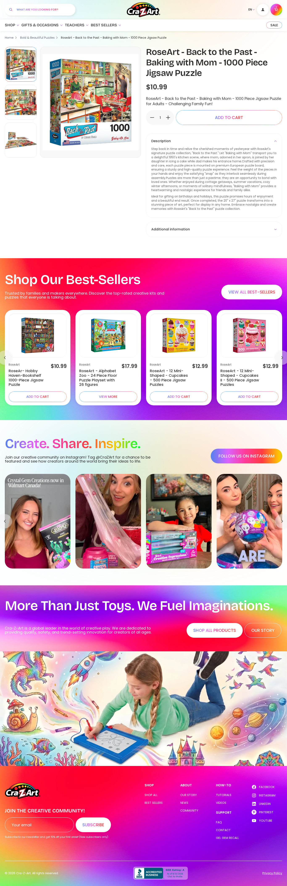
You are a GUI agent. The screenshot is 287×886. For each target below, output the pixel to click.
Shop (10, 25)
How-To (223, 785)
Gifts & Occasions (40, 25)
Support (224, 812)
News (184, 803)
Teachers (74, 25)
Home (9, 37)
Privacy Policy (272, 873)
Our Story (188, 795)
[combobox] (44, 10)
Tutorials (223, 795)
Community (189, 810)
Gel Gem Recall (227, 838)
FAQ (219, 822)
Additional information (170, 229)
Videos (221, 803)
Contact (223, 830)
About (186, 785)
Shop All (151, 795)
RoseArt (14, 364)
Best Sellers (104, 25)
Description (161, 141)
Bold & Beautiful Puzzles (37, 37)
